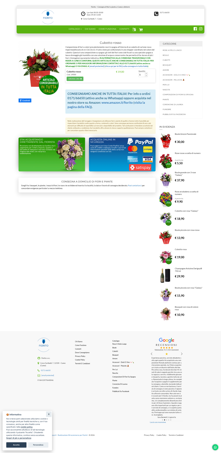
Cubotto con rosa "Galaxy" (186, 211)
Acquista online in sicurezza (102, 141)
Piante (166, 99)
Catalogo (74, 29)
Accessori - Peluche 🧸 (174, 80)
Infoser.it (53, 435)
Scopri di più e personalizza (18, 438)
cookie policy (26, 427)
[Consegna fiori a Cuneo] (48, 17)
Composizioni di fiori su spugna (178, 94)
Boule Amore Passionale (185, 134)
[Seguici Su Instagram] (199, 28)
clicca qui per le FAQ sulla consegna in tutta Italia (126, 66)
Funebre (167, 109)
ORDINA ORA (74, 79)
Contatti (78, 349)
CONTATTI (124, 29)
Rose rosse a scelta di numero (188, 153)
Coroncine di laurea (173, 104)
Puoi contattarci (135, 185)
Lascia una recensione (158, 422)
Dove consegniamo (82, 352)
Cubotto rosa (181, 249)
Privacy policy (80, 356)
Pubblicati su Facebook (174, 114)
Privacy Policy (149, 435)
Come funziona (80, 345)
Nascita (166, 90)
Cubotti (166, 60)
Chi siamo (78, 341)
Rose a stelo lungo (172, 50)
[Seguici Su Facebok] (194, 28)
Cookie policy (80, 360)
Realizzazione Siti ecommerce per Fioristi (73, 435)
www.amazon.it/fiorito (117, 102)
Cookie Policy (161, 435)
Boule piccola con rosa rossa (187, 230)
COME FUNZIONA (107, 29)
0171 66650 (164, 12)
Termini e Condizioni (176, 435)
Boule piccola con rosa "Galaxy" (188, 287)
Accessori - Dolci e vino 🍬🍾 (176, 75)
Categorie (169, 43)
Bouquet (167, 65)
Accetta (16, 445)
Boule (166, 55)
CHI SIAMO (90, 29)
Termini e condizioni (82, 363)
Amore (166, 70)
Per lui (166, 85)
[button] (133, 29)
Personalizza (38, 445)
